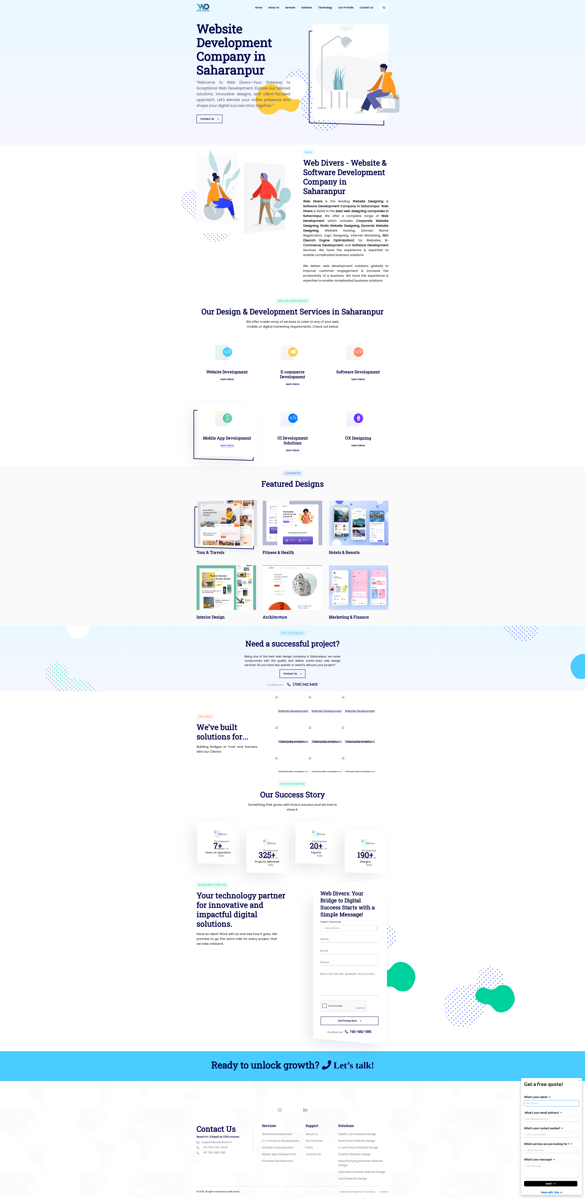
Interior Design (211, 617)
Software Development (358, 371)
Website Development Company (357, 1191)
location (384, 1191)
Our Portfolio (346, 7)
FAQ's (309, 1147)
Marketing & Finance (349, 617)
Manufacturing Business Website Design (360, 1163)
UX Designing (358, 438)
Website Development (227, 371)
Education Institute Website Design (361, 1172)
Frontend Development (277, 1161)
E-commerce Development (292, 374)
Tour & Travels (210, 552)
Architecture (275, 617)
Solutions (306, 7)
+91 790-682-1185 (214, 1152)
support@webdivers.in (217, 1142)
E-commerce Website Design (358, 1147)
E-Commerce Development (280, 1141)
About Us (273, 7)
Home (258, 7)
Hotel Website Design (352, 1178)
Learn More (227, 379)
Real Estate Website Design (356, 1141)
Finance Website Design (354, 1154)
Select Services (330, 922)
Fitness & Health (278, 552)
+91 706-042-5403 (215, 1147)
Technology (325, 7)
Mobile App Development (227, 438)
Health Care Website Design (357, 1134)
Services (290, 7)
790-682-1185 (360, 1032)
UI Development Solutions (292, 440)
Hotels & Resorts (344, 552)
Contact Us (366, 7)
